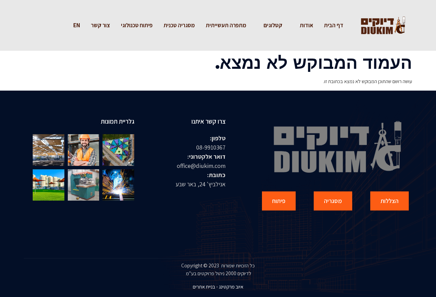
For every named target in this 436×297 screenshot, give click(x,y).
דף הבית (333, 25)
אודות (306, 25)
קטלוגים (273, 25)
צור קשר (100, 25)
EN (76, 25)
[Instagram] (39, 25)
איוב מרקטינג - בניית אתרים (218, 286)
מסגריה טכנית (179, 25)
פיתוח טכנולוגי (137, 25)
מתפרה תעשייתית (226, 25)
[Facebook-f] (53, 25)
